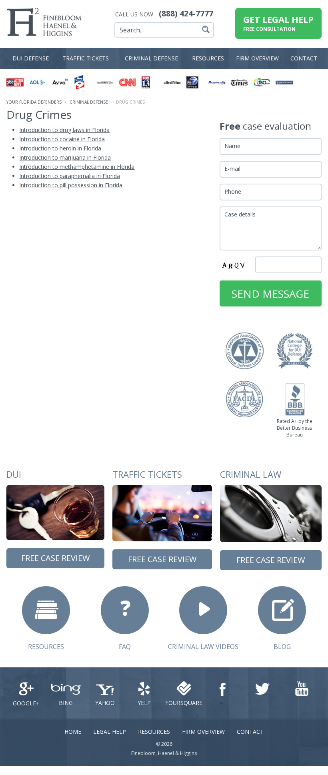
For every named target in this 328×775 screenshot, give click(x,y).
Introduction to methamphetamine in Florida (76, 166)
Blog (282, 646)
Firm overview (257, 58)
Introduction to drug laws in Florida (64, 130)
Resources (208, 58)
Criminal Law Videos (203, 646)
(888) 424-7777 (186, 13)
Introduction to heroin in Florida (60, 148)
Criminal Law (250, 474)
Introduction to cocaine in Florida (62, 139)
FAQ (125, 646)
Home (72, 731)
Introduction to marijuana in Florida (65, 157)
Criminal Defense (151, 58)
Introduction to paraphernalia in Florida (69, 176)
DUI (13, 474)
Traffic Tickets (85, 58)
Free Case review (55, 558)
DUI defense (30, 58)
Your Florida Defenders (34, 102)
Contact (303, 58)
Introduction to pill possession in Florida (70, 185)
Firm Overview (203, 731)
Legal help (109, 731)
